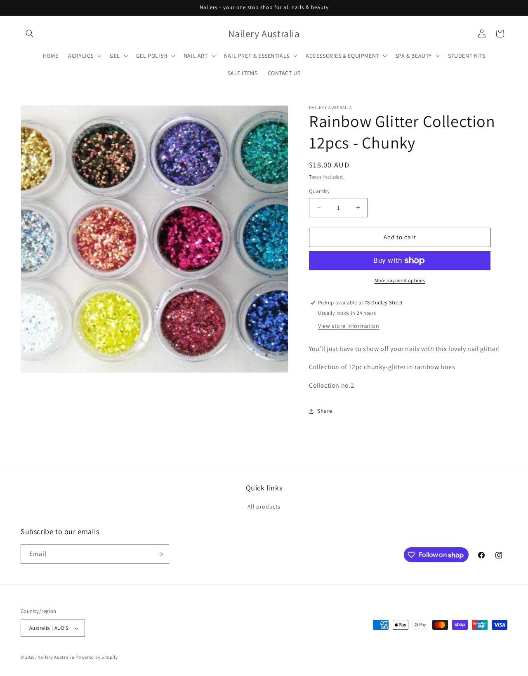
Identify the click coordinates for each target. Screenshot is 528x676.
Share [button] (324, 411)
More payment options (400, 280)
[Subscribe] (160, 554)
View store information (348, 326)
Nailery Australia (56, 657)
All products (264, 507)
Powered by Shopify (96, 657)
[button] (30, 33)
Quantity (319, 191)
